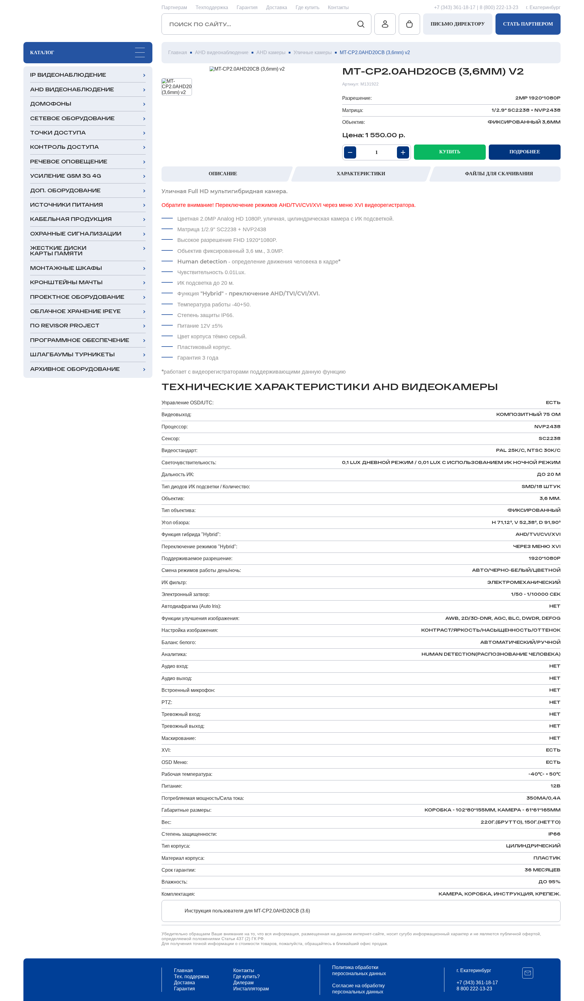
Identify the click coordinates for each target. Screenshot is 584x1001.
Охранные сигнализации (75, 233)
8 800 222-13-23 (474, 988)
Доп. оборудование (65, 190)
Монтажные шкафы (66, 268)
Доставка (276, 7)
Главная (183, 970)
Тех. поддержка (191, 976)
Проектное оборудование (77, 297)
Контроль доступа (64, 147)
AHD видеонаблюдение (72, 89)
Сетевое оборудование (72, 118)
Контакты (338, 7)
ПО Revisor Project (64, 325)
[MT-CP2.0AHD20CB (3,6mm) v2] (247, 69)
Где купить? (246, 976)
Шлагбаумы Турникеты (72, 354)
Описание (223, 173)
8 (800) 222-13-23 (499, 7)
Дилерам (243, 982)
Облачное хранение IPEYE (75, 311)
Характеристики (361, 173)
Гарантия (247, 7)
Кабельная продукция (71, 219)
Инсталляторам (251, 988)
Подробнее (524, 151)
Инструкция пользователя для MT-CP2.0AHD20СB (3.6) (247, 910)
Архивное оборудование (75, 369)
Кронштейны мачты (66, 282)
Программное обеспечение (79, 340)
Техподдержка (212, 7)
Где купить (307, 7)
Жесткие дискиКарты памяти (58, 250)
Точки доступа (58, 132)
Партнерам (174, 7)
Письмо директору (458, 23)
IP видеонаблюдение (68, 75)
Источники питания (66, 205)
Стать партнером (528, 23)
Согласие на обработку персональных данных (358, 988)
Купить (450, 151)
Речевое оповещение (68, 161)
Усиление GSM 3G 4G (65, 176)
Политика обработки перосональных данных (359, 970)
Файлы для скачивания (499, 173)
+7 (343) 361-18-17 (454, 7)
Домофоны (50, 103)
